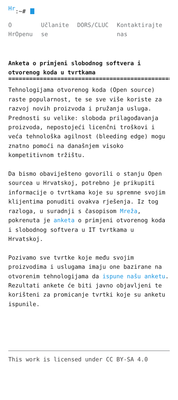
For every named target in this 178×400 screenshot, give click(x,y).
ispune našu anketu (134, 276)
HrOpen (11, 8)
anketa (64, 220)
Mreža (128, 211)
